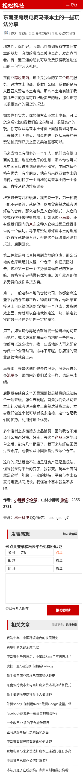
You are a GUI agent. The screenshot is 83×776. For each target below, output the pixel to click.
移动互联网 (43, 33)
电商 (69, 78)
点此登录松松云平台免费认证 (35, 547)
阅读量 (18, 33)
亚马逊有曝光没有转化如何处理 (29, 742)
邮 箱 (11, 560)
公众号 (31, 500)
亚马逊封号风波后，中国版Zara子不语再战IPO (39, 657)
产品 (58, 437)
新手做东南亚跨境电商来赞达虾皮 (31, 675)
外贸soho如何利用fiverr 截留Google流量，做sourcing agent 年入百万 (39, 704)
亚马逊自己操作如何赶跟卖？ (28, 760)
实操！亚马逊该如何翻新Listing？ (31, 666)
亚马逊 (64, 218)
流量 (10, 375)
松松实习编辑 (67, 33)
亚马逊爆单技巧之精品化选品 (28, 732)
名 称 (11, 552)
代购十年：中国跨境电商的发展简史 (32, 638)
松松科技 (13, 6)
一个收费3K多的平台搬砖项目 (28, 723)
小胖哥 (19, 500)
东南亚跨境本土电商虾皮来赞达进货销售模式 (39, 685)
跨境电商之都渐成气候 (23, 647)
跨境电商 (21, 78)
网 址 (11, 568)
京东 (32, 224)
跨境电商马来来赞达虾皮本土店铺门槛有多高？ (39, 751)
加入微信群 (70, 534)
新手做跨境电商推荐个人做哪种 (29, 694)
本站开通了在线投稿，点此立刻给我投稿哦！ (39, 770)
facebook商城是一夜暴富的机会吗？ (33, 713)
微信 (64, 500)
